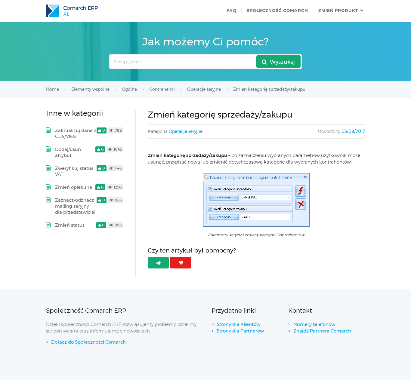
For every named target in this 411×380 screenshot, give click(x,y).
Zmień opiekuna (73, 187)
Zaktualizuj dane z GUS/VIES (75, 133)
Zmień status (70, 225)
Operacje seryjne (185, 131)
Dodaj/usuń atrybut (68, 152)
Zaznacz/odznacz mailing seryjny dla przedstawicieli (76, 206)
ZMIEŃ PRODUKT (338, 10)
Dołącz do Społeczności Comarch (88, 342)
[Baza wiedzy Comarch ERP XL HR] (72, 11)
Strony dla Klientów (238, 324)
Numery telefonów (314, 324)
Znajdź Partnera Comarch (322, 331)
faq (231, 10)
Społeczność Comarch (277, 10)
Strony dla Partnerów (240, 331)
